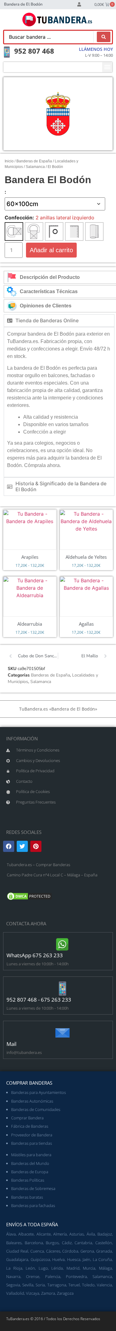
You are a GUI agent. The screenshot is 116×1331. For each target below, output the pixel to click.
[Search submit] (103, 37)
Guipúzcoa (40, 1259)
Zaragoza (65, 1293)
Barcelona (34, 1242)
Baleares (14, 1242)
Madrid (73, 1268)
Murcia (89, 1268)
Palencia (52, 1276)
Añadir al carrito (51, 250)
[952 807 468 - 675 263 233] (62, 988)
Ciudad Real (17, 1251)
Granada (104, 1251)
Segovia (13, 1285)
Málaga (105, 1268)
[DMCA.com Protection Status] (29, 899)
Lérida (57, 1268)
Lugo (43, 1268)
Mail (11, 1043)
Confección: (19, 217)
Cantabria (83, 1242)
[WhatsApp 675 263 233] (62, 944)
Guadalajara (17, 1259)
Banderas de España (34, 161)
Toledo (88, 1285)
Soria (40, 1285)
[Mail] (62, 1033)
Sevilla (27, 1285)
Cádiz (67, 1242)
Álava (11, 1234)
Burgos (52, 1242)
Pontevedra (76, 1276)
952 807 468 (34, 50)
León (30, 1268)
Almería (60, 1234)
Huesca (73, 1259)
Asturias (76, 1234)
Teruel (74, 1285)
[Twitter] (22, 846)
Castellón (103, 1242)
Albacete (26, 1234)
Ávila (91, 1234)
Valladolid (15, 1293)
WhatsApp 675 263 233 (34, 955)
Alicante (44, 1234)
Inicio (9, 161)
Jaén (86, 1259)
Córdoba (70, 1251)
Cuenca (37, 1251)
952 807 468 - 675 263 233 (38, 999)
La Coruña (102, 1259)
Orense (32, 1276)
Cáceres (53, 1251)
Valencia (104, 1285)
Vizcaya (32, 1293)
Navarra (13, 1276)
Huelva (58, 1259)
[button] (107, 67)
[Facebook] (8, 846)
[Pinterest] (35, 846)
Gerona (87, 1251)
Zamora (48, 1293)
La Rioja (14, 1268)
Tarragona (56, 1285)
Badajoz (104, 1234)
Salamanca (35, 167)
